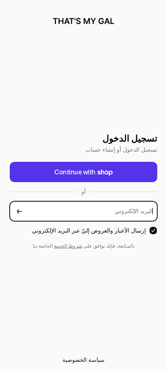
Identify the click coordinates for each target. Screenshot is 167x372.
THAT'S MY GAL (83, 21)
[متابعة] (19, 211)
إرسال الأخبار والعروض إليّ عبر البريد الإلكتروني (89, 230)
